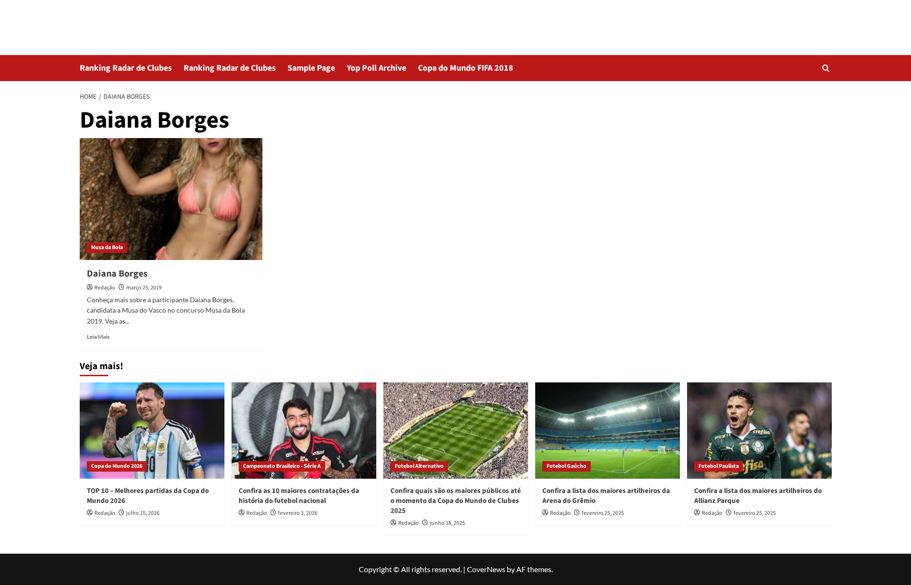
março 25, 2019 (144, 288)
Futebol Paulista (718, 466)
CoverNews (486, 569)
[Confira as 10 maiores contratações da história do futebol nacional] (304, 430)
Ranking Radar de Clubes (126, 68)
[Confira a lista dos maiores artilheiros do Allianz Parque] (759, 430)
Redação (104, 288)
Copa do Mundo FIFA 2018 (465, 68)
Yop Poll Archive (376, 68)
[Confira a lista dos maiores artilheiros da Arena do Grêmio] (607, 430)
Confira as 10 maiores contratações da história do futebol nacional (299, 496)
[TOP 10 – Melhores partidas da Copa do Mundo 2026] (152, 430)
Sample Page (311, 68)
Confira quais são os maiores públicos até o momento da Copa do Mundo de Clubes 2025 (455, 501)
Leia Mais (98, 336)
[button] (826, 68)
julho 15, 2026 (142, 513)
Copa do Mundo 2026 (116, 466)
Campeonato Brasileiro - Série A (282, 466)
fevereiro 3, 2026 (297, 513)
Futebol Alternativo (419, 466)
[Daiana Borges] (171, 199)
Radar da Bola (123, 21)
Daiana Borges (117, 273)
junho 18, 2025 (447, 523)
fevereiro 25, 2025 (603, 513)
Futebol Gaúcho (566, 466)
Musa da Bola (107, 247)
